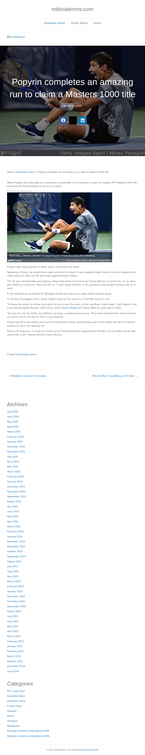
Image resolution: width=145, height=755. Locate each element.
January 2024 (14, 536)
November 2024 (16, 491)
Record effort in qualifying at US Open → (115, 375)
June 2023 (13, 571)
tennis (97, 23)
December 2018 (16, 666)
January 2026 (14, 441)
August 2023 (14, 561)
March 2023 (14, 581)
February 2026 (15, 436)
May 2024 (12, 516)
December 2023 (16, 541)
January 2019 (14, 661)
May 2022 (12, 626)
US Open (12, 721)
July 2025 (12, 456)
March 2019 (14, 656)
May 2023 (12, 576)
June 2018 (13, 671)
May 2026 (12, 421)
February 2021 (15, 651)
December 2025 (16, 446)
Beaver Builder (92, 750)
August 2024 (14, 501)
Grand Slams (79, 23)
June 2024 (13, 511)
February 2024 (15, 531)
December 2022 (16, 596)
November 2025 (16, 451)
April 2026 (12, 426)
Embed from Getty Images (19, 191)
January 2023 (14, 591)
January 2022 (14, 646)
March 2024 (14, 526)
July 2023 (12, 566)
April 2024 (12, 521)
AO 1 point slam (16, 691)
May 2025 (12, 466)
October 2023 (14, 551)
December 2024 (16, 486)
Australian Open (16, 696)
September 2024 (16, 496)
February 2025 (15, 476)
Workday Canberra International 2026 (28, 736)
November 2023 (16, 546)
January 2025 (14, 481)
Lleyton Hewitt (69, 307)
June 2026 (13, 416)
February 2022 (15, 641)
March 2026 (14, 431)
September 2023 (16, 556)
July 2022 (12, 616)
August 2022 (14, 611)
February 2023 (15, 586)
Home (10, 172)
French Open (14, 706)
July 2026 (12, 411)
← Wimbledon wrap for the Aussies (26, 375)
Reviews (11, 710)
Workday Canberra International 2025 (28, 730)
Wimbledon (13, 725)
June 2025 (13, 461)
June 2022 (13, 621)
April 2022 (12, 631)
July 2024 (12, 506)
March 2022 (14, 636)
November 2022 (16, 601)
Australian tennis (54, 23)
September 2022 (16, 606)
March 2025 (14, 471)
